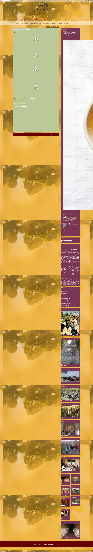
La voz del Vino (65, 216)
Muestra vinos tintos (69, 269)
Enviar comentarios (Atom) (38, 138)
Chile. (77, 252)
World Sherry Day (72, 284)
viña (76, 283)
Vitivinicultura (67, 284)
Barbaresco (71, 248)
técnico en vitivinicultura (75, 276)
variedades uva (69, 279)
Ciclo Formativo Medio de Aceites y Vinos (68, 253)
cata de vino (73, 249)
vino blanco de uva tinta (75, 280)
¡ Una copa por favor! (66, 217)
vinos (62, 281)
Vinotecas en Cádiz (72, 283)
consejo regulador (20, 100)
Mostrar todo (77, 235)
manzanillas (75, 266)
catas (64, 250)
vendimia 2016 (63, 280)
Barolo (75, 248)
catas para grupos (76, 251)
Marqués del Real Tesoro (72, 267)
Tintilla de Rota (63, 278)
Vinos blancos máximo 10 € (68, 281)
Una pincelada (54, 23)
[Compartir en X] (32, 98)
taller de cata (68, 276)
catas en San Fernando (69, 251)
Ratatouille (64, 210)
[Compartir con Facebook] (33, 98)
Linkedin (60, 23)
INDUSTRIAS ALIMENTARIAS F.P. (68, 39)
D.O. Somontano (77, 256)
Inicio (37, 134)
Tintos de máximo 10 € (69, 278)
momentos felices (64, 268)
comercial (77, 255)
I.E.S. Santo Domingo (46, 23)
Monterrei (74, 268)
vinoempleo (66, 23)
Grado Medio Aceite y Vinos (74, 262)
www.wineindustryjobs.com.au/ (66, 300)
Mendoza (78, 267)
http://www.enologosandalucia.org (67, 289)
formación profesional (65, 262)
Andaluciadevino (66, 232)
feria (67, 261)
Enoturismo (64, 261)
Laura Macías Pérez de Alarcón (74, 265)
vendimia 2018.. (69, 280)
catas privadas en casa (70, 252)
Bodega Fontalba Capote (25, 23)
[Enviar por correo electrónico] (30, 98)
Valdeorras (62, 279)
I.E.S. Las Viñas (16, 23)
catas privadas (63, 252)
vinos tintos (66, 283)
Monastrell (70, 268)
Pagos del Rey (75, 272)
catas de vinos (68, 250)
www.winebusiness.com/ (65, 298)
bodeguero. (64, 249)
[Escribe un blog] (31, 98)
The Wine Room (76, 277)
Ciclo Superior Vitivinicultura (70, 254)
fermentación (74, 261)
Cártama (68, 249)
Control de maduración (71, 256)
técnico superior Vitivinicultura (67, 277)
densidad (64, 257)
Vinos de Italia (73, 282)
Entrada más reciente (18, 134)
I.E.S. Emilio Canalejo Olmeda (36, 23)
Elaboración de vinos (64, 258)
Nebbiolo (77, 269)
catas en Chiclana (73, 250)
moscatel (63, 269)
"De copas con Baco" (66, 223)
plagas (69, 274)
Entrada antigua (54, 134)
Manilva (70, 266)
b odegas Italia (67, 248)
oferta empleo (69, 272)
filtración (78, 261)
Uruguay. (77, 278)
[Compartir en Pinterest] (34, 98)
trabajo (74, 278)
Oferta (68, 270)
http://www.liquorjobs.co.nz (65, 291)
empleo (69, 258)
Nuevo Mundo (63, 270)
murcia (74, 269)
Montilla (77, 268)
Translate (69, 241)
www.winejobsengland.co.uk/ (66, 301)
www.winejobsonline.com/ (65, 303)
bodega (78, 248)
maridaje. (65, 267)
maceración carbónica (65, 266)
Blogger (58, 544)
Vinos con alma (75, 281)
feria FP (70, 261)
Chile (75, 252)
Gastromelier (65, 31)
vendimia (76, 279)
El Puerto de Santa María (72, 257)
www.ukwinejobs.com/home (66, 296)
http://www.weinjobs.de (65, 293)
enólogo (77, 260)
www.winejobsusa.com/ (65, 305)
